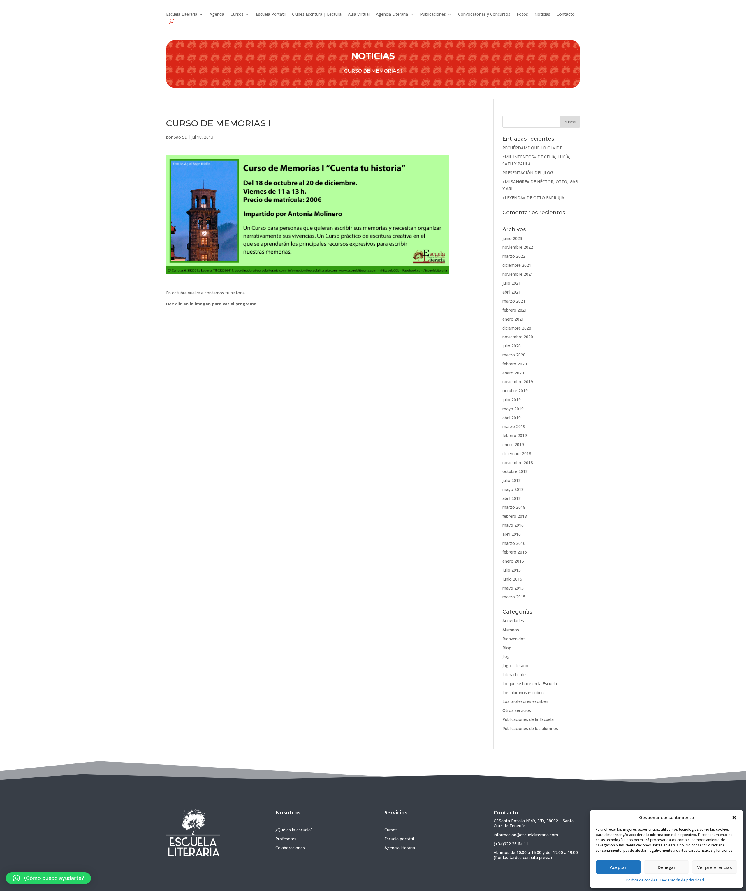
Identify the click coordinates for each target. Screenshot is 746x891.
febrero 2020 (514, 364)
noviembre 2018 (517, 462)
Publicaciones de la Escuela (528, 719)
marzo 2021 (513, 301)
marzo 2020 (513, 355)
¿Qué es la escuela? (294, 829)
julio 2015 (511, 570)
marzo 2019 (513, 426)
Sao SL (180, 137)
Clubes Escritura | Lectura (317, 14)
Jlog (506, 656)
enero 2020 (513, 373)
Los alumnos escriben (523, 692)
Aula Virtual (359, 14)
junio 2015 (512, 579)
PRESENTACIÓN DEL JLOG (527, 172)
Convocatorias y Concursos (484, 14)
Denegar (666, 867)
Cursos (237, 14)
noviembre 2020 (517, 337)
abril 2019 (511, 417)
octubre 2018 (515, 471)
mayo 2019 (513, 408)
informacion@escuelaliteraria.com (526, 834)
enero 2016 (513, 561)
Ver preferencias (714, 867)
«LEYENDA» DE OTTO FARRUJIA (533, 197)
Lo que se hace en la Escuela (529, 683)
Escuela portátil (399, 839)
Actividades (513, 620)
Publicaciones (433, 14)
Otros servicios (516, 710)
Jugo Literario (515, 665)
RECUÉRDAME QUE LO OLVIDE (532, 148)
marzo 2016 (513, 543)
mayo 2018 (513, 489)
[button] (734, 818)
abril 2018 (511, 498)
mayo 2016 (513, 525)
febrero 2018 (514, 516)
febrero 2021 (514, 310)
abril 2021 (511, 292)
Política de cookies (641, 880)
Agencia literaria (399, 848)
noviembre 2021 (517, 274)
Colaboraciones (290, 848)
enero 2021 (513, 319)
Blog (506, 647)
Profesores (285, 839)
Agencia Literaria (392, 14)
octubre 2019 (515, 390)
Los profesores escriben (525, 701)
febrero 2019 (514, 435)
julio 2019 (511, 399)
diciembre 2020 (516, 328)
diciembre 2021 (516, 265)
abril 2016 (511, 534)
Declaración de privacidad (682, 880)
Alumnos (510, 629)
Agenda (217, 14)
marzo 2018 (513, 507)
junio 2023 (512, 238)
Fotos (522, 14)
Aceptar (618, 867)
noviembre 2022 (517, 247)
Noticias (542, 14)
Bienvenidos (513, 638)
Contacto (566, 14)
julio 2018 (511, 480)
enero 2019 (513, 444)
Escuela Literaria (181, 14)
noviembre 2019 (517, 381)
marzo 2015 (513, 597)
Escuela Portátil (271, 14)
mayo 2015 (513, 588)
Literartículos (514, 674)
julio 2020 (511, 346)
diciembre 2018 (516, 453)
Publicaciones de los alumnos (530, 728)
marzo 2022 (513, 256)
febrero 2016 (514, 552)
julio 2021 (511, 283)
